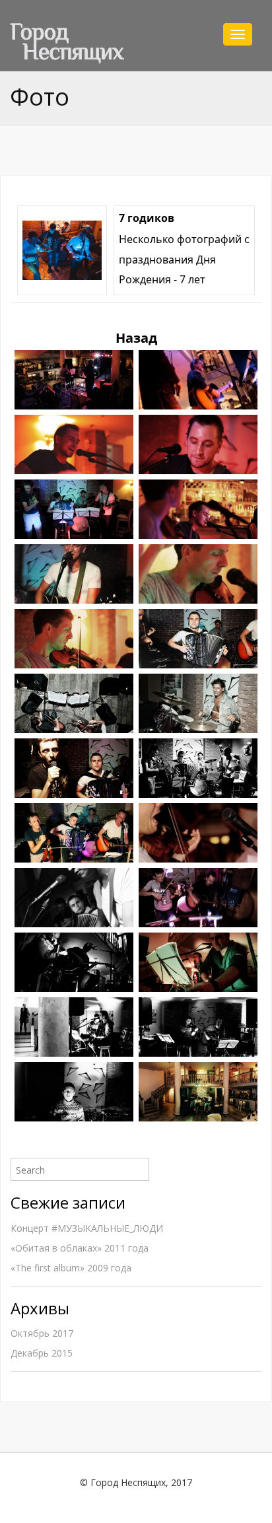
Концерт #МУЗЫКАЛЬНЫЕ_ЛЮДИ (87, 1228)
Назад (136, 338)
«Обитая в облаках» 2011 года (80, 1248)
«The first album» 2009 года (71, 1267)
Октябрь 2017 (42, 1333)
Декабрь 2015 (42, 1353)
